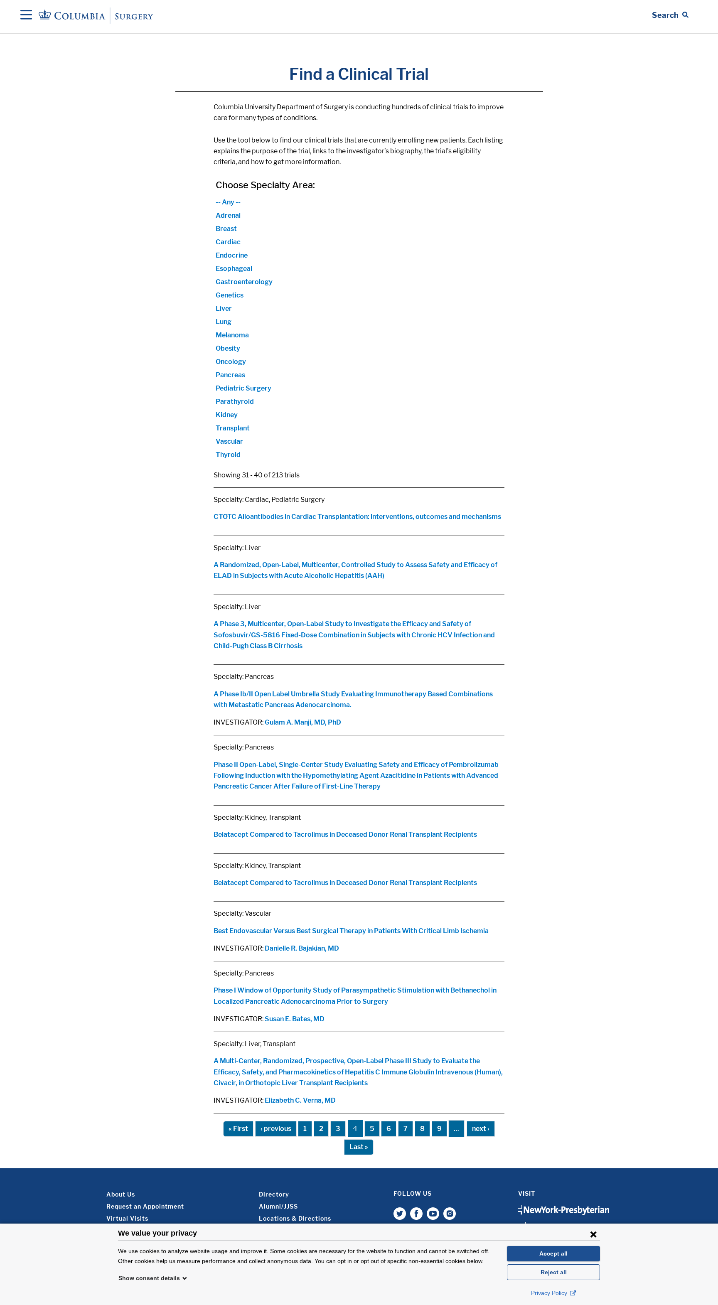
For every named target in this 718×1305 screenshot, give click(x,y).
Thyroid (228, 455)
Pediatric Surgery (243, 388)
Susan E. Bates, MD (295, 1019)
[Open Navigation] (26, 15)
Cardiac (228, 242)
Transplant (233, 428)
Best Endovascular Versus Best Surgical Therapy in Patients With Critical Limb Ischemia (351, 931)
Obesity (228, 348)
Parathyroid (235, 402)
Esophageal (234, 269)
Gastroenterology (244, 282)
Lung (223, 322)
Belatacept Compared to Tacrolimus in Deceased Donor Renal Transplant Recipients (345, 834)
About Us (120, 1194)
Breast (226, 229)
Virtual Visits (127, 1218)
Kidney (227, 415)
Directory (274, 1194)
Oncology (231, 362)
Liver (224, 308)
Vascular (229, 441)
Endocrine (232, 255)
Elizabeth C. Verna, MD (300, 1100)
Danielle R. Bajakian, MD (302, 948)
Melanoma (232, 335)
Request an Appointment (145, 1206)
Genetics (229, 295)
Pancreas (230, 375)
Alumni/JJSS (278, 1206)
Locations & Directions (295, 1218)
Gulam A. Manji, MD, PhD (303, 722)
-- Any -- (228, 202)
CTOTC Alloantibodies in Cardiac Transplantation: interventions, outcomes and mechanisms (357, 517)
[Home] (97, 15)
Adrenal (228, 215)
